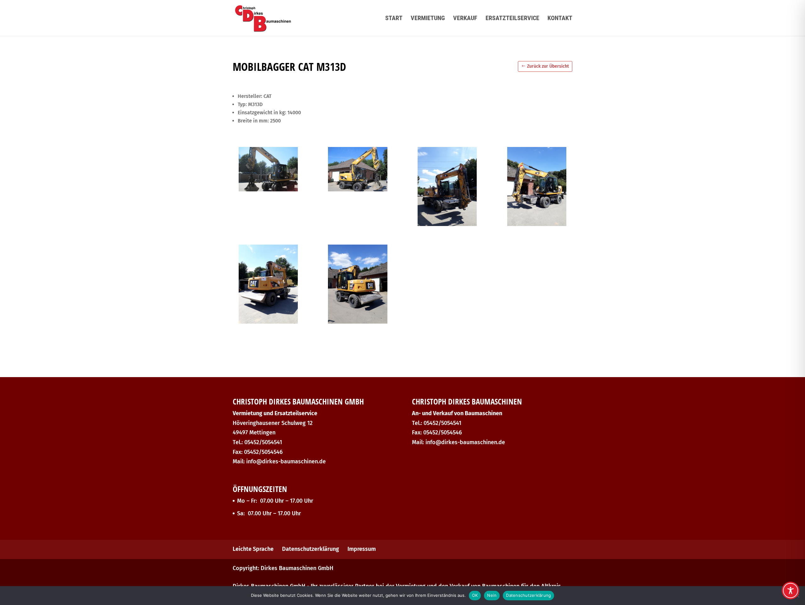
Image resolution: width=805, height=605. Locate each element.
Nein (492, 595)
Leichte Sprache (253, 549)
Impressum (361, 549)
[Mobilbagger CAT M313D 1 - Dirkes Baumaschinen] (268, 190)
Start (393, 19)
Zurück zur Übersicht (548, 66)
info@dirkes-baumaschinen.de (286, 461)
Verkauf (465, 19)
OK (475, 595)
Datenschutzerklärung (310, 549)
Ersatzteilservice (512, 19)
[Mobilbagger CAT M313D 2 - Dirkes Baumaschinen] (357, 190)
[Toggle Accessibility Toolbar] (790, 590)
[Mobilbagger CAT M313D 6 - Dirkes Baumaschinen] (357, 322)
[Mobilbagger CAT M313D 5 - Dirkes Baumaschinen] (268, 322)
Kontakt (559, 19)
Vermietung (428, 19)
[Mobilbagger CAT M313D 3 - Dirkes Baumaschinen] (447, 224)
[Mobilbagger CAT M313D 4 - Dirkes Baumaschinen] (536, 224)
